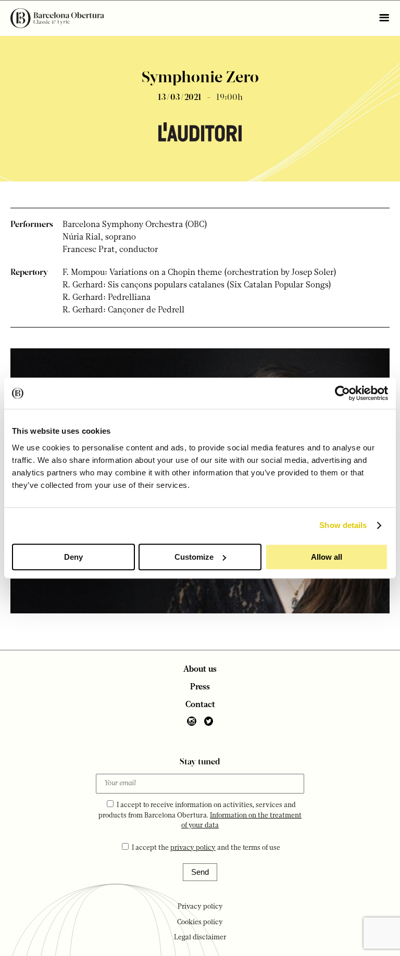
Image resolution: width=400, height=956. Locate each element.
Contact (200, 705)
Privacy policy (200, 906)
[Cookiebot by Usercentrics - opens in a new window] (342, 393)
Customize (194, 556)
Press (200, 687)
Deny (73, 556)
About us (200, 669)
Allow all (326, 556)
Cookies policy (200, 922)
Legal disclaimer (200, 937)
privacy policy (193, 848)
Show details (343, 525)
